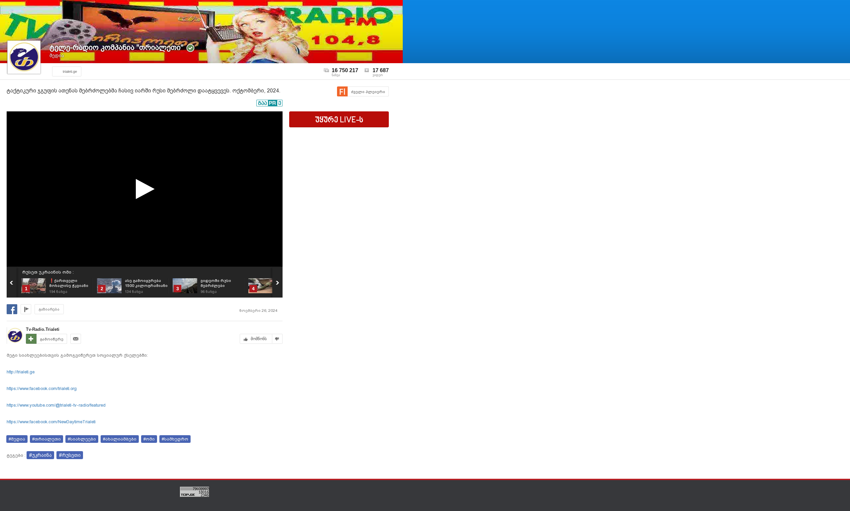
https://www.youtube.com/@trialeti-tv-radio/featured (56, 405)
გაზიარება (49, 309)
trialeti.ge (70, 71)
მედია (56, 55)
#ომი (149, 439)
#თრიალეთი (46, 439)
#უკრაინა (40, 455)
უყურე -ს (339, 120)
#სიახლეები (82, 439)
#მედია (17, 439)
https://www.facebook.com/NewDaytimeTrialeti (51, 421)
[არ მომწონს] (277, 339)
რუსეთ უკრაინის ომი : (48, 272)
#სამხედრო (175, 439)
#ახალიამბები (119, 439)
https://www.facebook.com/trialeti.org (42, 388)
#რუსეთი (70, 455)
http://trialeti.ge (21, 371)
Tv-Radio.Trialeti (42, 329)
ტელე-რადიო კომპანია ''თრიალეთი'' (116, 47)
